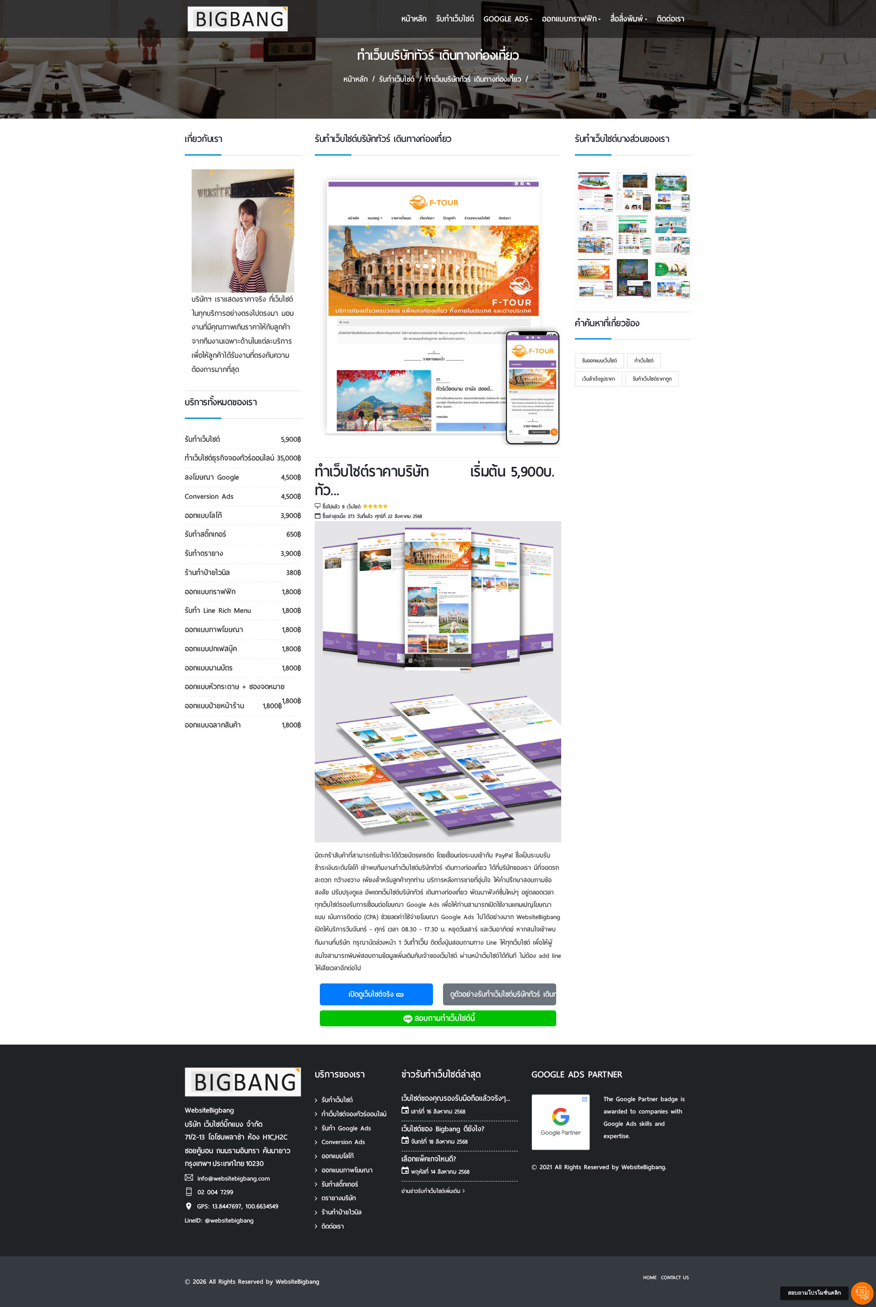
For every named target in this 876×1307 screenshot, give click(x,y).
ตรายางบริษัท (339, 1198)
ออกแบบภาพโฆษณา (347, 1170)
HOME (650, 1277)
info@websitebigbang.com (234, 1178)
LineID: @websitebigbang (219, 1220)
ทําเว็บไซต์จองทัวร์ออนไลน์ (354, 1114)
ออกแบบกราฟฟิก (569, 19)
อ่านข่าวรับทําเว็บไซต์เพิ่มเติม (432, 1191)
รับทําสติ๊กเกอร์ (340, 1184)
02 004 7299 (215, 1192)
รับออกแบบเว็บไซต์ (599, 360)
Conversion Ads (343, 1142)
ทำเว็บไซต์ (644, 360)
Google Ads (506, 19)
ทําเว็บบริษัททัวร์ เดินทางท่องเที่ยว (473, 79)
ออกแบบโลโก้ (338, 1156)
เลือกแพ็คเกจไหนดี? (429, 1159)
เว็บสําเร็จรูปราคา (598, 379)
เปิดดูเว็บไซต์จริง (371, 994)
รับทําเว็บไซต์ (455, 19)
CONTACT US (675, 1277)
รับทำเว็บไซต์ (337, 1100)
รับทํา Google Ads (346, 1128)
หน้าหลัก (414, 19)
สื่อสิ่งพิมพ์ (626, 19)
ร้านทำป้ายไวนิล (341, 1212)
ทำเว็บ (419, 942)
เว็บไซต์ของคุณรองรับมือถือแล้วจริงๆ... (456, 1098)
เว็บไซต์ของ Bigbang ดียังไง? (443, 1129)
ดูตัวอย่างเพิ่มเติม (503, 994)
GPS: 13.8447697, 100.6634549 (237, 1206)
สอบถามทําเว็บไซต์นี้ (445, 1018)
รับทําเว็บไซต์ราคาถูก (652, 379)
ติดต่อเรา (670, 19)
